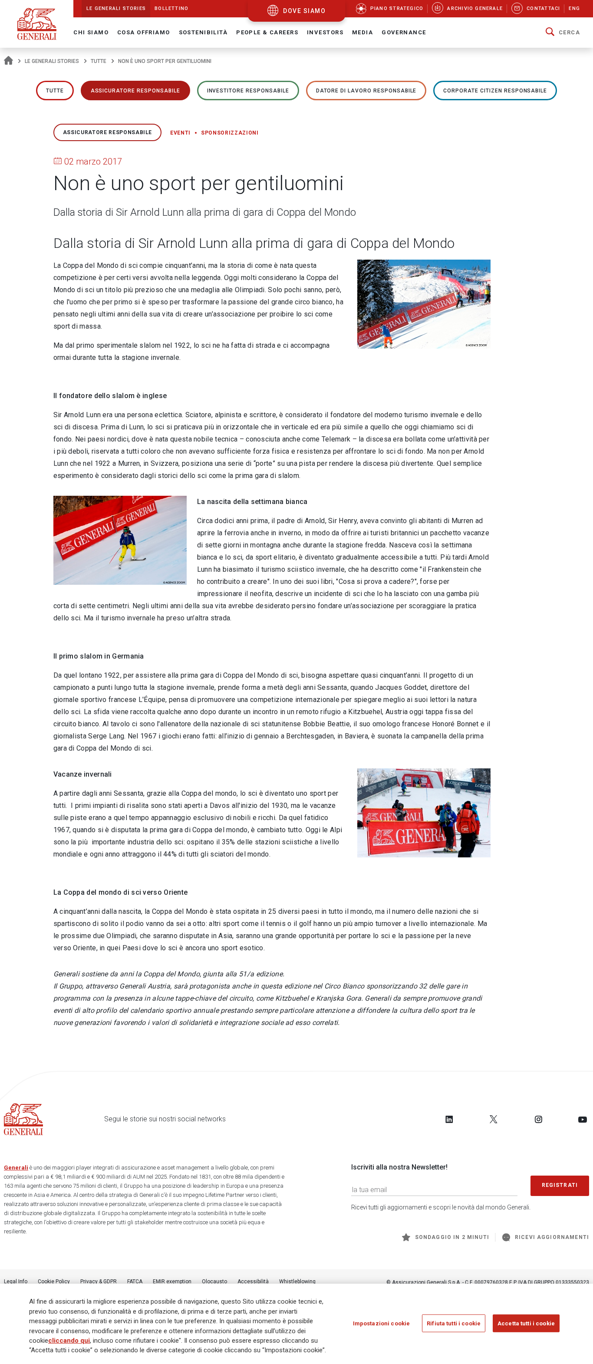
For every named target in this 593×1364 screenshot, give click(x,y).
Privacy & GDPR (98, 1281)
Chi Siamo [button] (91, 32)
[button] (563, 32)
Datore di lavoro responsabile (366, 91)
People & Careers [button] (267, 32)
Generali (16, 1167)
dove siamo (304, 10)
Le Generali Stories (52, 61)
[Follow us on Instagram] (538, 1119)
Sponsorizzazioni (230, 133)
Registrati (560, 1185)
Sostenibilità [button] (203, 32)
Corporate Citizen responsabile (495, 91)
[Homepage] (8, 61)
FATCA (134, 1281)
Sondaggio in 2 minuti (452, 1237)
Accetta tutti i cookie (526, 1323)
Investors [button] (325, 32)
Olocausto (214, 1281)
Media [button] (362, 32)
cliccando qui (69, 1340)
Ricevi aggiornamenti (552, 1237)
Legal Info (15, 1281)
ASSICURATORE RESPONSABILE (135, 91)
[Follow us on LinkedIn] (449, 1119)
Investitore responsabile (248, 91)
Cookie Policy (54, 1281)
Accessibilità (253, 1281)
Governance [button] (404, 32)
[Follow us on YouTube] (582, 1119)
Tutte (98, 61)
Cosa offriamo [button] (143, 32)
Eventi (180, 133)
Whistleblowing (297, 1281)
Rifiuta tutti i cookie (454, 1323)
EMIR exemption (172, 1281)
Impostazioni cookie (381, 1323)
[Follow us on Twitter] (493, 1119)
